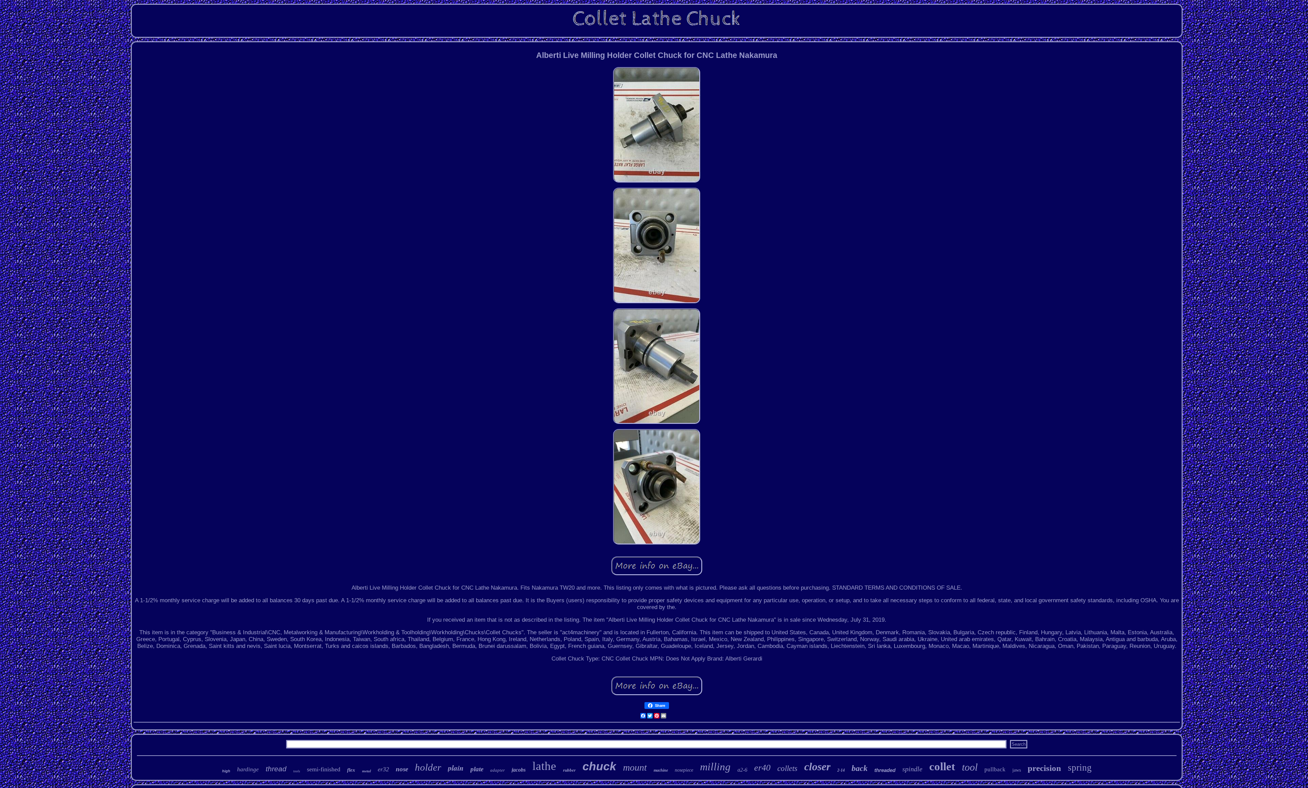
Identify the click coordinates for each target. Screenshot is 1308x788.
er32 (383, 769)
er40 (762, 768)
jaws (1016, 770)
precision (1044, 768)
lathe (544, 766)
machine (661, 770)
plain (456, 767)
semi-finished (323, 769)
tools (296, 771)
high (226, 771)
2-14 (841, 770)
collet (942, 766)
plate (476, 769)
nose (402, 769)
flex (351, 770)
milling (715, 767)
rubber (569, 770)
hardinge (248, 769)
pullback (995, 769)
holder (428, 767)
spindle (912, 769)
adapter (497, 770)
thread (276, 769)
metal (366, 771)
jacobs (519, 770)
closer (817, 766)
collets (787, 768)
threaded (885, 770)
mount (635, 767)
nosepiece (684, 770)
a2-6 (742, 770)
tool (970, 767)
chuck (599, 766)
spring (1080, 767)
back (860, 768)
